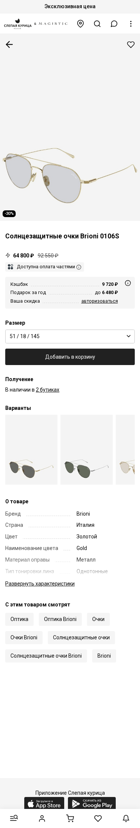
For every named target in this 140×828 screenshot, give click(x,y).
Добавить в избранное (130, 44)
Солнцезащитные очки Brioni (46, 656)
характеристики (40, 584)
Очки (98, 619)
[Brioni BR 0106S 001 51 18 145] (31, 450)
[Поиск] (97, 24)
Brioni (104, 656)
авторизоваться (99, 301)
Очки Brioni (23, 637)
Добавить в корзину (70, 357)
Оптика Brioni (60, 619)
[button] (114, 24)
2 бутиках (47, 390)
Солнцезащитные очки (81, 637)
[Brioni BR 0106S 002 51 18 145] (86, 450)
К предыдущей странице (9, 44)
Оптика (19, 619)
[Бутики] (80, 24)
